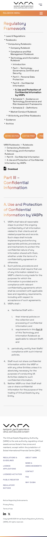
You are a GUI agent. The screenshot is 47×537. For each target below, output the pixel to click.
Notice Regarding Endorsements (15, 500)
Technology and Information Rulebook (25, 59)
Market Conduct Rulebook (24, 112)
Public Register (11, 480)
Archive (10, 123)
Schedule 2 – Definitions (25, 107)
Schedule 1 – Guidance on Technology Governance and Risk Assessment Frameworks (27, 101)
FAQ (27, 477)
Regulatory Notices (9, 486)
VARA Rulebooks (12, 145)
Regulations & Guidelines (10, 459)
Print (41, 136)
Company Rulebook (20, 48)
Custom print (28, 136)
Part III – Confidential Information (23, 157)
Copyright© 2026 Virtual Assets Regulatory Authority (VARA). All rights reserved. (23, 520)
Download (12, 169)
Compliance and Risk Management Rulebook (22, 52)
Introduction (19, 64)
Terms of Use (8, 509)
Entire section (12, 136)
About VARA (31, 457)
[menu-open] (41, 4)
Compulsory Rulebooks (18, 148)
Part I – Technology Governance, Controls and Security (26, 70)
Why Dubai (30, 482)
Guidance (11, 119)
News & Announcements (33, 464)
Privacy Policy (8, 505)
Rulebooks (28, 145)
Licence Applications (9, 467)
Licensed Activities (12, 474)
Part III (39, 329)
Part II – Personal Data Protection (24, 78)
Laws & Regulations (15, 36)
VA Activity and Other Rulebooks (24, 115)
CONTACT (29, 471)
